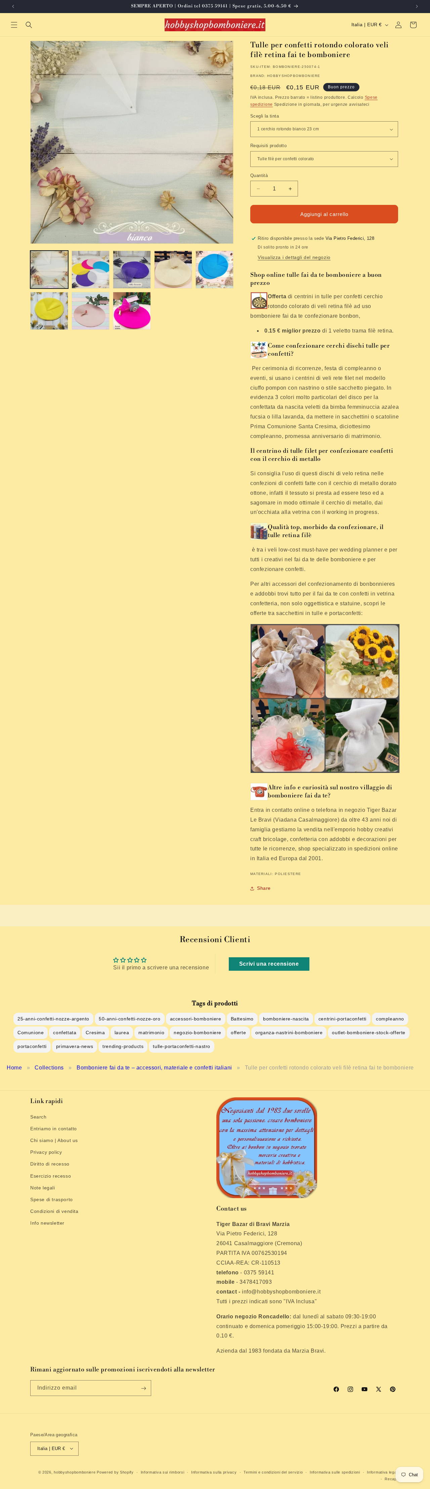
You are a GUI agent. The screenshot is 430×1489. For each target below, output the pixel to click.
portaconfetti (32, 1046)
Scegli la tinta (264, 116)
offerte (238, 1032)
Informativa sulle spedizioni (335, 1472)
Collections (49, 1067)
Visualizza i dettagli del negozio (294, 257)
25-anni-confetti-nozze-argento (53, 1018)
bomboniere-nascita (286, 1018)
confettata (64, 1032)
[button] (14, 24)
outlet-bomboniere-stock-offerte (368, 1032)
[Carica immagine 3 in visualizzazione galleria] (132, 270)
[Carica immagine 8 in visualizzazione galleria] (132, 311)
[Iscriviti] (143, 1388)
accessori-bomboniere (195, 1018)
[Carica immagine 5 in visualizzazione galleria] (214, 270)
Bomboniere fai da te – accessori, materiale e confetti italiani (154, 1067)
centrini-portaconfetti (342, 1018)
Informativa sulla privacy (214, 1472)
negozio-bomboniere (197, 1032)
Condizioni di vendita (54, 1211)
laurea (122, 1032)
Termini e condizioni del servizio (273, 1472)
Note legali (42, 1187)
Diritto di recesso (50, 1164)
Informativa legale (383, 1472)
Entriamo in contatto (53, 1128)
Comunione (30, 1032)
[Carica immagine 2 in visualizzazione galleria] (91, 270)
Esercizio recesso (50, 1175)
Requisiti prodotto (268, 145)
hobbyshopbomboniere (74, 1472)
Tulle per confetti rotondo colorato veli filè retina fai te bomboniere (329, 1067)
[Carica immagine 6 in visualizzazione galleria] (49, 311)
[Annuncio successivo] (417, 6)
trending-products (122, 1046)
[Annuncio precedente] (13, 6)
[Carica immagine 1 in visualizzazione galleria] (49, 270)
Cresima (95, 1032)
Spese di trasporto (51, 1199)
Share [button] (264, 888)
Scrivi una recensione (269, 964)
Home (14, 1067)
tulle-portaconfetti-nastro (181, 1046)
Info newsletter (47, 1223)
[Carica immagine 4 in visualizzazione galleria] (173, 270)
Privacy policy (46, 1152)
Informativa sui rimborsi (162, 1472)
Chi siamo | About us (54, 1140)
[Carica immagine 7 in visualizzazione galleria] (91, 311)
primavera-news (74, 1046)
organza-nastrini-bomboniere (288, 1032)
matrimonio (151, 1032)
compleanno (390, 1018)
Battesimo (242, 1018)
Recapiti (392, 1479)
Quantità (259, 175)
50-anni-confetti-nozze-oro (130, 1018)
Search (38, 1116)
